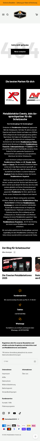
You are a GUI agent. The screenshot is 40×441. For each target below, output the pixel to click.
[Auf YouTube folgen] (14, 413)
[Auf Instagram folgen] (3, 413)
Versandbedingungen (9, 392)
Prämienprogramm (8, 406)
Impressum (6, 374)
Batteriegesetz (7, 388)
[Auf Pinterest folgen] (9, 413)
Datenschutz (6, 381)
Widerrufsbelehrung (9, 384)
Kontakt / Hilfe (7, 403)
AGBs (4, 377)
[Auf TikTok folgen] (19, 413)
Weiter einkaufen (20, 52)
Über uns (25, 374)
